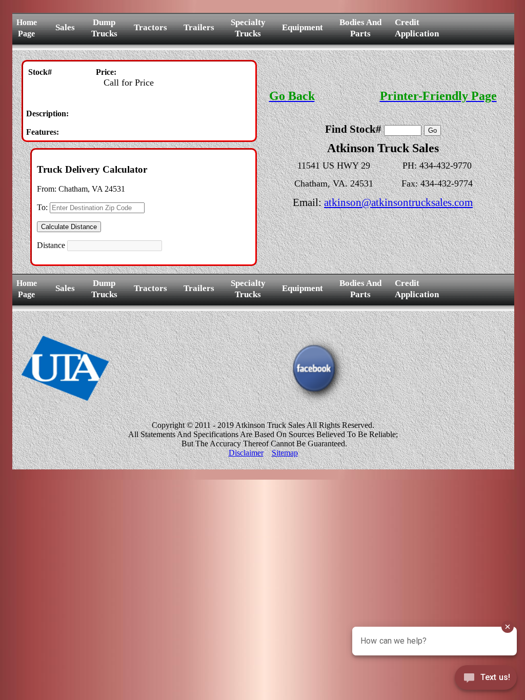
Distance (51, 245)
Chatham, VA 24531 (91, 188)
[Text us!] (486, 679)
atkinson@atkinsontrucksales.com (398, 202)
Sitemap (285, 452)
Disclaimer (246, 452)
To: (42, 207)
